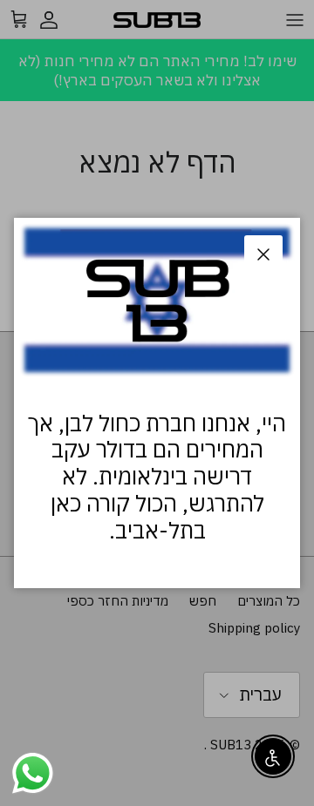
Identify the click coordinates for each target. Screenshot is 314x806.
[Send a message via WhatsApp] (33, 773)
